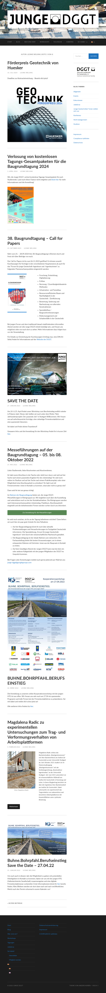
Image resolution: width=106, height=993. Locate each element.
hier (8, 434)
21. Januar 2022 (13, 870)
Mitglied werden (15, 960)
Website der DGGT (44, 339)
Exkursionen (77, 100)
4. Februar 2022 (13, 747)
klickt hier (55, 180)
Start (9, 42)
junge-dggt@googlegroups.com (19, 562)
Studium (76, 124)
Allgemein (77, 92)
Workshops (44, 42)
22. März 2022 (13, 688)
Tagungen (57, 42)
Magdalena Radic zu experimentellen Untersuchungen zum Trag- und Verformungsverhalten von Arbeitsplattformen (36, 732)
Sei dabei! (82, 42)
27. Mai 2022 (12, 464)
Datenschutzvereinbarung (48, 925)
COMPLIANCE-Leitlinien (48, 934)
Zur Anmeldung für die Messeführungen (37, 512)
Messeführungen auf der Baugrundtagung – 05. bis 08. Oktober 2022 (34, 455)
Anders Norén (85, 985)
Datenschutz (78, 142)
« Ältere (14, 903)
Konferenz (77, 115)
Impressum (77, 134)
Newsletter (13, 955)
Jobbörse (70, 42)
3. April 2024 (12, 171)
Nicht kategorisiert (80, 120)
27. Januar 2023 (13, 405)
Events (75, 96)
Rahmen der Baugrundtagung (21, 495)
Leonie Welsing (26, 72)
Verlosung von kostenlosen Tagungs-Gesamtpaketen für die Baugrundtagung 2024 (36, 162)
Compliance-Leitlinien (81, 138)
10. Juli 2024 (12, 72)
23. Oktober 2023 (14, 248)
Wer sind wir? (30, 42)
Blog (18, 42)
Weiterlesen (13, 806)
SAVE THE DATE (22, 401)
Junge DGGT (18, 985)
